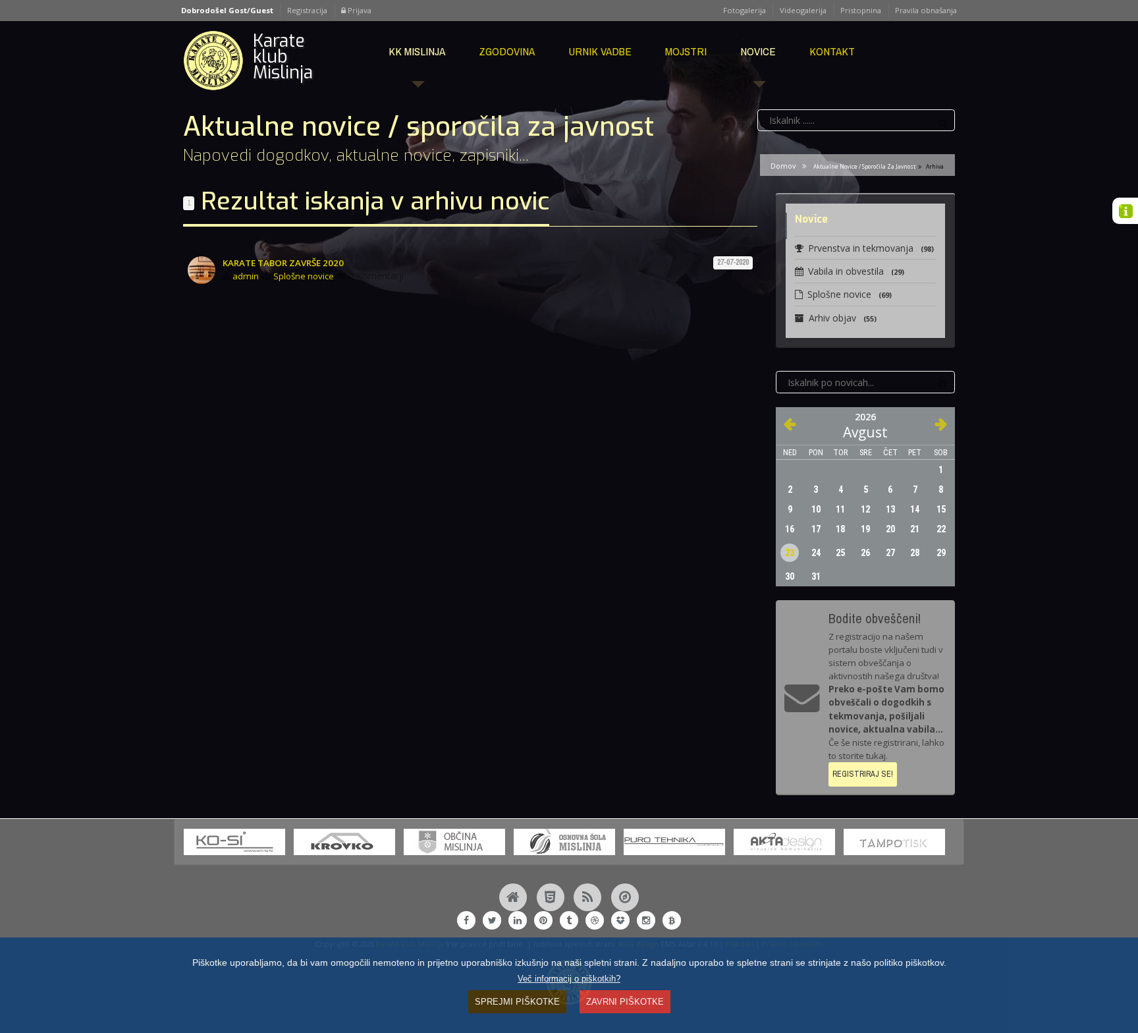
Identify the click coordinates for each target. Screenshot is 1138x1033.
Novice (758, 51)
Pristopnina (860, 10)
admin (245, 276)
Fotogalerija (744, 10)
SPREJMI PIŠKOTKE (517, 1002)
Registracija (307, 10)
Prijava (358, 10)
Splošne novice (303, 276)
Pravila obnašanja (926, 10)
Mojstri (686, 51)
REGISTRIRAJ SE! (862, 773)
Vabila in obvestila (856, 271)
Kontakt (832, 51)
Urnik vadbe (600, 51)
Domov (783, 166)
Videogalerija (803, 10)
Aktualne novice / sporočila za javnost (864, 166)
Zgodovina (507, 51)
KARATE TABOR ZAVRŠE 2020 (283, 263)
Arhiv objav (843, 318)
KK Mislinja (417, 51)
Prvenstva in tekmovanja (871, 248)
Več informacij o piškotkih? (569, 979)
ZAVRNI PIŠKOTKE (625, 1002)
